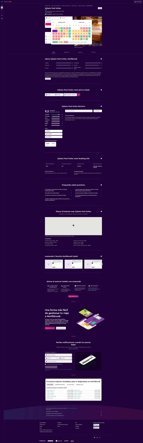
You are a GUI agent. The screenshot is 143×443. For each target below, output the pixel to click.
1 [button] (81, 28)
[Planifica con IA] (1, 12)
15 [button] (56, 33)
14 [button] (53, 33)
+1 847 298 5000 (48, 12)
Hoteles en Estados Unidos (66, 5)
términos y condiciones (63, 369)
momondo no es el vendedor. (52, 411)
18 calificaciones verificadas (57, 14)
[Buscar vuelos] (1, 5)
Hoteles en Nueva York (51, 390)
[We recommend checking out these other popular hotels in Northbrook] (101, 256)
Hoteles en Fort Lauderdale (51, 396)
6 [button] (69, 28)
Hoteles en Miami (77, 390)
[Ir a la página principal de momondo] (7, 1)
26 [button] (66, 36)
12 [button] (73, 33)
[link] (73, 296)
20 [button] (69, 33)
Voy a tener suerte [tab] (70, 384)
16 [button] (84, 33)
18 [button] (64, 33)
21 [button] (53, 36)
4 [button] (64, 28)
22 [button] (56, 36)
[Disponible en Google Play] (96, 425)
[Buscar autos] (1, 10)
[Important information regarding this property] (101, 158)
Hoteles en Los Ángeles (78, 391)
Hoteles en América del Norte (55, 5)
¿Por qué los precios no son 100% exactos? (55, 415)
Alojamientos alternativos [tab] (60, 384)
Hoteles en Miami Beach (78, 393)
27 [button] (69, 36)
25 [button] (64, 36)
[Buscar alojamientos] (1, 7)
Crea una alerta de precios (93, 289)
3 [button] (61, 28)
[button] (2, 2)
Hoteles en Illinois (74, 5)
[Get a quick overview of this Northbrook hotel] (101, 59)
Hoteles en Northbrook (81, 5)
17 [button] (61, 33)
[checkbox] (50, 144)
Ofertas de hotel (47, 5)
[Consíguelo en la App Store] (96, 428)
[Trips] (1, 15)
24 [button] (61, 36)
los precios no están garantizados (72, 408)
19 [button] (73, 36)
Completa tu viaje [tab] (79, 384)
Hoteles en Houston (77, 396)
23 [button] (58, 36)
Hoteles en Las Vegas (50, 393)
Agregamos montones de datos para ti (54, 413)
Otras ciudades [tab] (50, 384)
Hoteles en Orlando (50, 391)
